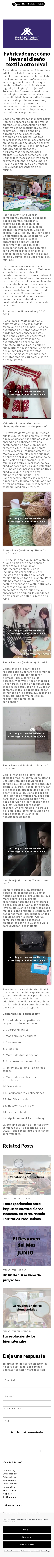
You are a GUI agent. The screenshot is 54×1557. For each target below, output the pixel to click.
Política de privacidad (30, 1551)
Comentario (10, 1380)
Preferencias (27, 1544)
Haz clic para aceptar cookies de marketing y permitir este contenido (27, 393)
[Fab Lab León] (12, 11)
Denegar (27, 1537)
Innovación (23, 1199)
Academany (9, 1470)
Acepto (27, 1529)
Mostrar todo (10, 1490)
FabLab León (9, 1199)
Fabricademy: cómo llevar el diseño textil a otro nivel (27, 58)
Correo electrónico (14, 1408)
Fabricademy (24, 1331)
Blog (23, 4)
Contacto (41, 4)
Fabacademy (9, 1477)
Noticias (21, 1270)
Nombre (9, 1396)
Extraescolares (11, 1473)
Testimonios (9, 1497)
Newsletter (31, 4)
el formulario (11, 1133)
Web (6, 1420)
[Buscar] (40, 1452)
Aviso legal (45, 1551)
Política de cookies (12, 1551)
